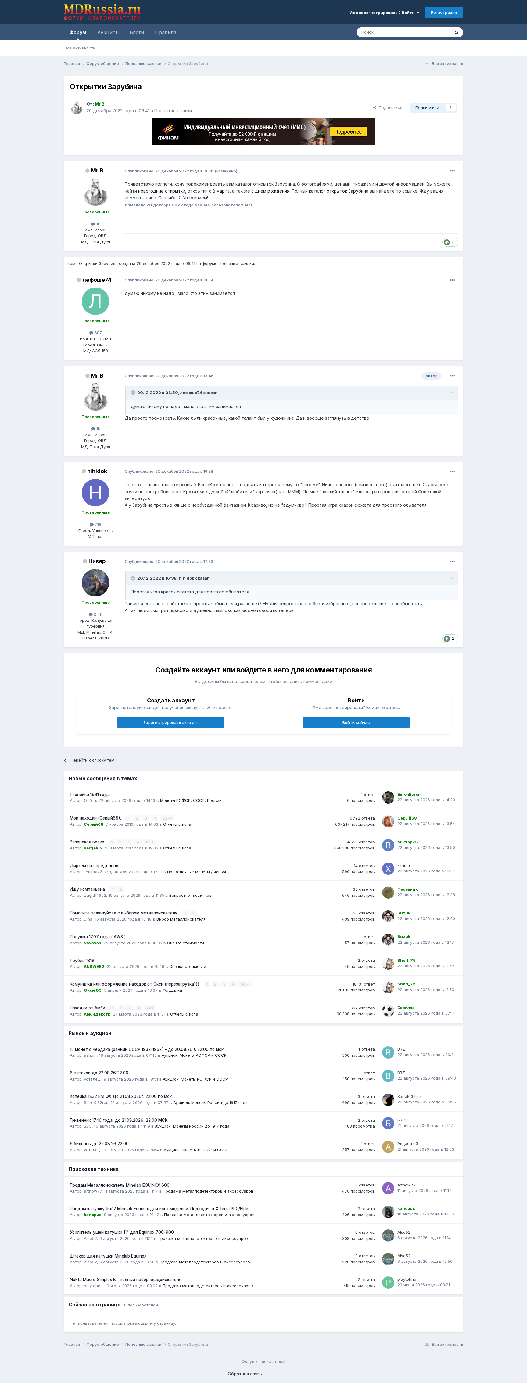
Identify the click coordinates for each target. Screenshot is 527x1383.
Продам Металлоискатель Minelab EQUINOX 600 (120, 1185)
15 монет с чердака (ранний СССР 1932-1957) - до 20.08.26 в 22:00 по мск (147, 1049)
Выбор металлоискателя (181, 919)
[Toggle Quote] (133, 392)
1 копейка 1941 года (90, 794)
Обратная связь (245, 1373)
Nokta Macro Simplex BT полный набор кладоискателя (125, 1279)
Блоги (137, 32)
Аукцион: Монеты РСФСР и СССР (194, 1055)
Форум (77, 32)
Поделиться (389, 107)
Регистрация (444, 12)
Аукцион (108, 32)
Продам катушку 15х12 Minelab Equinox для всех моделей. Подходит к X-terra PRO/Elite (159, 1208)
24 (149, 1008)
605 (245, 984)
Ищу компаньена (88, 889)
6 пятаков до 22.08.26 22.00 (99, 1072)
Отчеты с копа (177, 824)
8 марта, (222, 191)
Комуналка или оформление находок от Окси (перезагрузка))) (135, 984)
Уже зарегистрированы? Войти (383, 12)
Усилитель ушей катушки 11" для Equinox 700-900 (122, 1232)
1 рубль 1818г (83, 960)
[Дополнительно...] (452, 171)
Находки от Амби (88, 1007)
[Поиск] (456, 32)
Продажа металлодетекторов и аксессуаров (208, 1191)
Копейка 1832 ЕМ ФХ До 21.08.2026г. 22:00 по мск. (121, 1096)
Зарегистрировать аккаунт (170, 722)
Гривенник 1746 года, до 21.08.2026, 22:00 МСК (119, 1120)
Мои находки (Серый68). (96, 818)
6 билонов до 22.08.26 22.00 (99, 1143)
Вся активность (80, 47)
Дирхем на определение (95, 865)
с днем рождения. (270, 191)
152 (148, 842)
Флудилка (172, 990)
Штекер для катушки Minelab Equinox (108, 1256)
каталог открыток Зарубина (338, 191)
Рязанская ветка (88, 841)
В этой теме (431, 32)
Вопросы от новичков (190, 895)
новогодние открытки (161, 191)
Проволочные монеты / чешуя (196, 871)
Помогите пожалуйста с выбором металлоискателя (124, 913)
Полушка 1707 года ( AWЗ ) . (99, 936)
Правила (165, 32)
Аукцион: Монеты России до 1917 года (210, 1102)
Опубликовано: (169, 170)
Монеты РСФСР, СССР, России (191, 800)
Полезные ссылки (173, 110)
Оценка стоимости (185, 942)
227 (166, 818)
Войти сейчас (356, 722)
